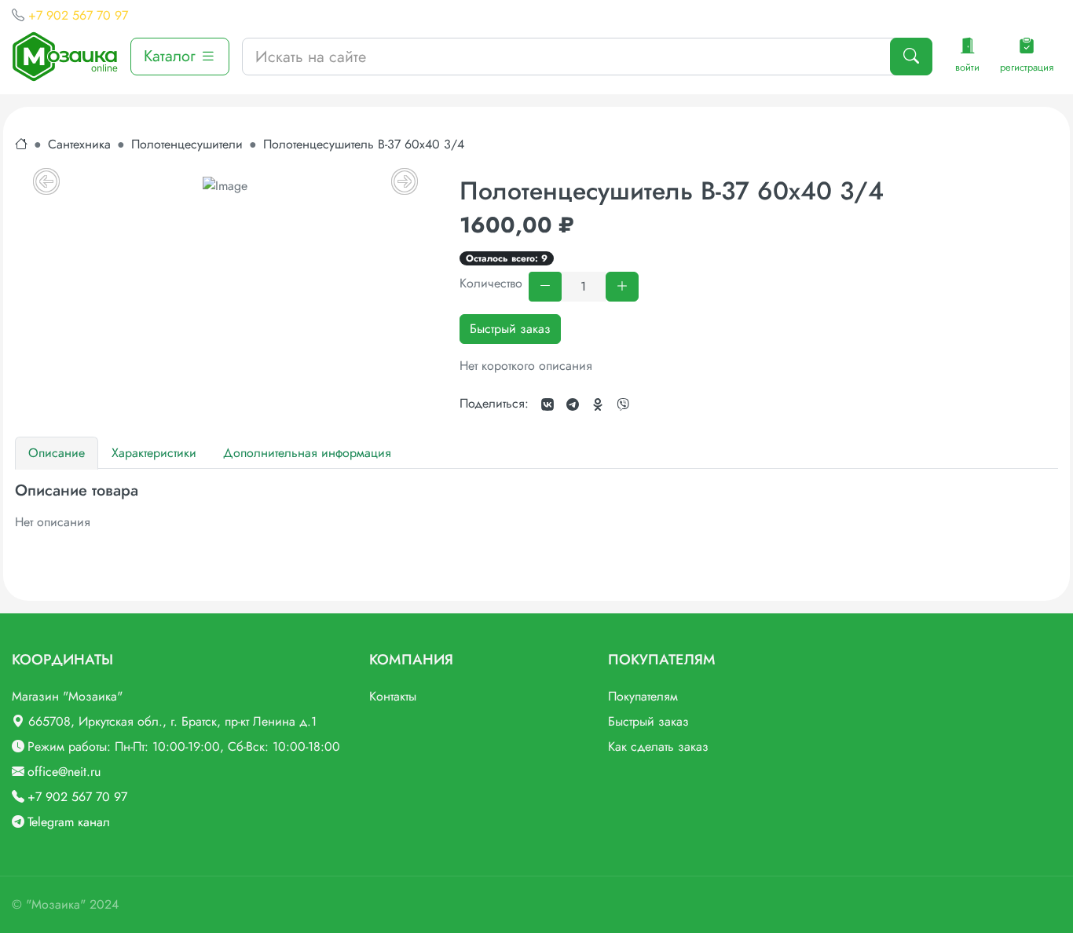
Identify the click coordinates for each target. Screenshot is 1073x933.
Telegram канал (68, 822)
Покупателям (643, 696)
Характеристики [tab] (154, 453)
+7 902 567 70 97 (78, 15)
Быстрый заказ (510, 329)
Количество (491, 283)
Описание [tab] (56, 453)
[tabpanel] (536, 506)
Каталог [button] (172, 56)
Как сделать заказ (658, 746)
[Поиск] (911, 56)
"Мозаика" (56, 904)
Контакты (392, 696)
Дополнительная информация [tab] (307, 453)
